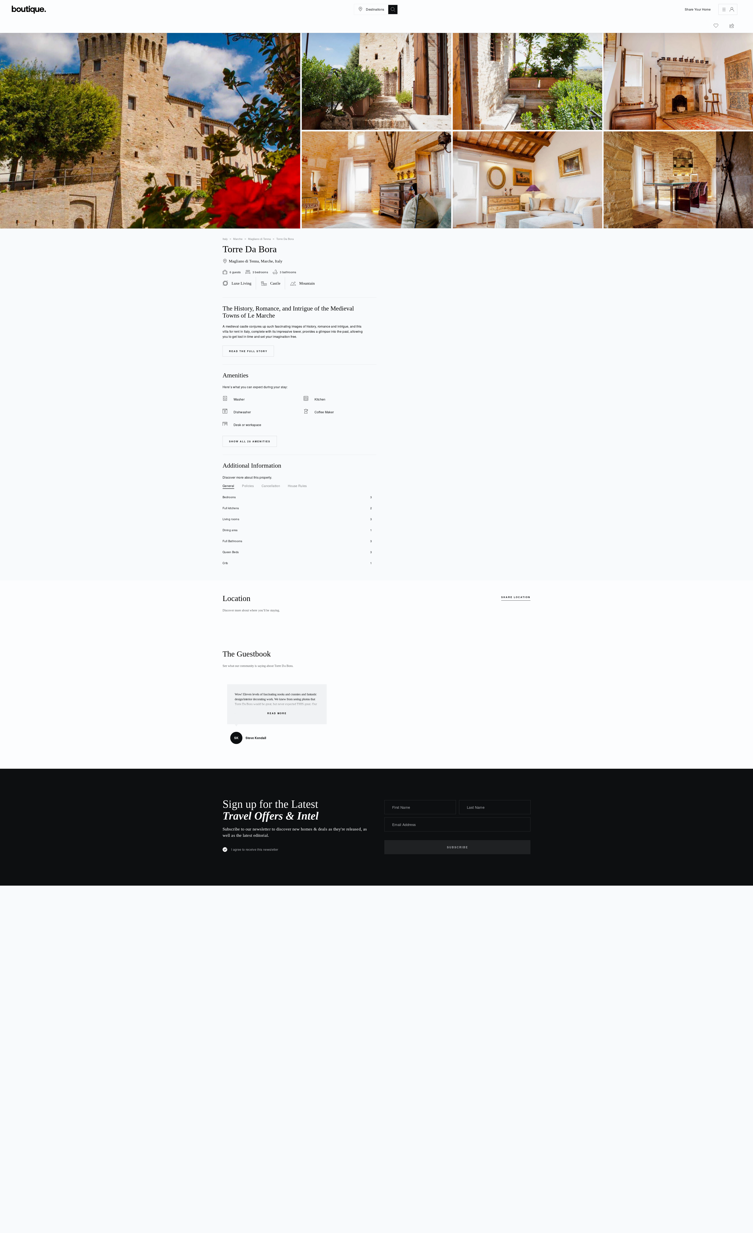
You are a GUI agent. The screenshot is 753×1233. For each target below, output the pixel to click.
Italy (225, 238)
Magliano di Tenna (259, 238)
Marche (238, 238)
